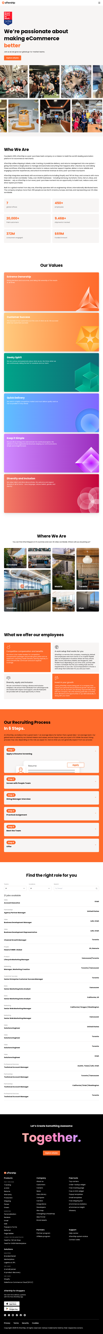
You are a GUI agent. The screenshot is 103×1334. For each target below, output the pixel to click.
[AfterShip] (9, 3)
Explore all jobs (12, 58)
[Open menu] (99, 3)
